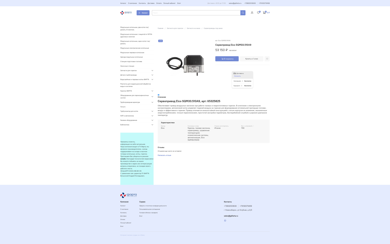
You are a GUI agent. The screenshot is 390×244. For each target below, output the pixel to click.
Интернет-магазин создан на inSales (132, 235)
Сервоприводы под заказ (213, 28)
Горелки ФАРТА (126, 91)
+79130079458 (264, 3)
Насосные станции (127, 66)
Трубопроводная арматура (130, 102)
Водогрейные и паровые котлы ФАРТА (134, 79)
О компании (132, 3)
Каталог (123, 3)
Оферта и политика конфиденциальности (153, 206)
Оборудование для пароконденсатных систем (134, 96)
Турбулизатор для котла (129, 111)
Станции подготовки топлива (131, 61)
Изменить (237, 76)
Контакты (142, 3)
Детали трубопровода (128, 75)
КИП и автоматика (127, 116)
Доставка (151, 3)
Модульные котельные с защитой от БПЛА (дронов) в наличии (136, 35)
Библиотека (124, 125)
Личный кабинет (169, 3)
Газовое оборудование (128, 120)
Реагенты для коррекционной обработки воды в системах (135, 85)
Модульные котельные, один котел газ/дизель (135, 42)
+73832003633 (250, 3)
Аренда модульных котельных (131, 57)
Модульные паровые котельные (132, 52)
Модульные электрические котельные (134, 48)
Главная (160, 28)
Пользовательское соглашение (149, 209)
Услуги (122, 107)
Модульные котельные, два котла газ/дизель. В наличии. (134, 28)
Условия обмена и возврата (148, 213)
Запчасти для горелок (175, 28)
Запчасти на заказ (193, 28)
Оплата (158, 3)
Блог (179, 3)
